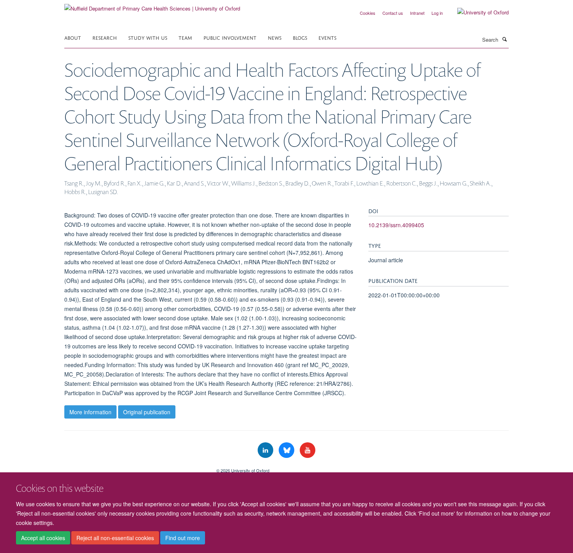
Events (327, 37)
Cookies (367, 13)
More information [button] (90, 412)
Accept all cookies (43, 538)
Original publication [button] (146, 412)
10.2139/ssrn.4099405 (396, 225)
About (72, 37)
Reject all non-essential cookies (115, 538)
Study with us (147, 37)
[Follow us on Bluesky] (287, 450)
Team (185, 37)
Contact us (392, 13)
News (274, 37)
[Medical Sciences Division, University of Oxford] (134, 468)
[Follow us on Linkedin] (266, 450)
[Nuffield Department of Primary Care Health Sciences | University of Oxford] (152, 5)
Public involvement (229, 37)
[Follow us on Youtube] (307, 450)
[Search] (504, 39)
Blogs (300, 37)
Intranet (417, 13)
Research (104, 37)
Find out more (182, 538)
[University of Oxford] (477, 12)
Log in (437, 13)
